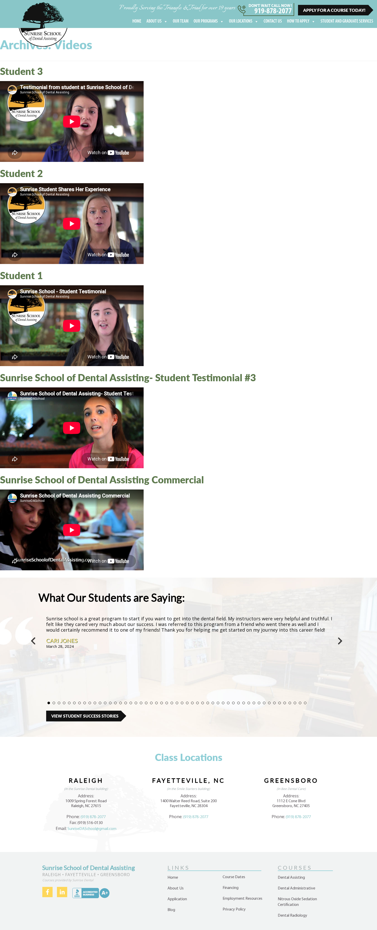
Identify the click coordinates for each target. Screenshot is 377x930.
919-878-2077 (273, 11)
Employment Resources (242, 899)
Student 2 (21, 173)
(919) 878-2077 (93, 817)
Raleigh (86, 780)
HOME (136, 21)
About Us (175, 888)
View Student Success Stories (84, 715)
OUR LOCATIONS (240, 21)
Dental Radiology (292, 916)
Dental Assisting (291, 878)
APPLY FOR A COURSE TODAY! (334, 10)
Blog (171, 910)
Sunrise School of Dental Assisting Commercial (102, 479)
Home (172, 878)
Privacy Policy (234, 909)
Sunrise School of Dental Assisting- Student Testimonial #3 (128, 377)
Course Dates (234, 877)
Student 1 (21, 275)
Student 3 (21, 71)
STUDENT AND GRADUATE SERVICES (347, 21)
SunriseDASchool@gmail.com (91, 829)
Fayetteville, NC (188, 780)
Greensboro (291, 780)
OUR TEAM (180, 21)
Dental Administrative (296, 888)
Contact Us (273, 21)
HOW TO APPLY (298, 21)
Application (177, 899)
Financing (231, 888)
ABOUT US (154, 21)
